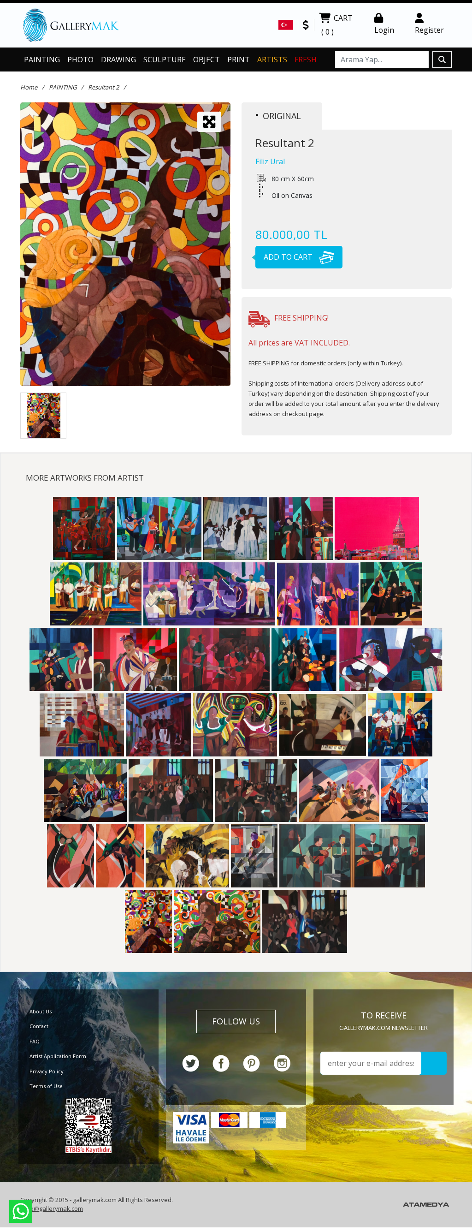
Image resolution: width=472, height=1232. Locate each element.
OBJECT (206, 59)
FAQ (35, 1041)
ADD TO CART (289, 257)
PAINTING (42, 59)
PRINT (238, 59)
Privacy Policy (47, 1071)
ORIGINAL (282, 115)
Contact (39, 1026)
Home (28, 87)
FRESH (306, 59)
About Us (41, 1011)
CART (337, 25)
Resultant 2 (103, 87)
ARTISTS (272, 59)
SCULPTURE (164, 59)
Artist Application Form (58, 1056)
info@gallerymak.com (53, 1208)
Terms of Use (46, 1086)
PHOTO (80, 59)
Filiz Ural (270, 161)
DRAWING (118, 59)
